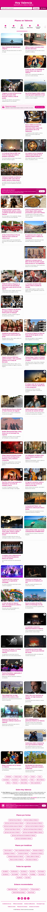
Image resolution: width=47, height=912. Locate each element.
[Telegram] (22, 898)
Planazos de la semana (22, 906)
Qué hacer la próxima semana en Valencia (13, 826)
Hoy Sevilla (32, 871)
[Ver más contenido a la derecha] (45, 27)
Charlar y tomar (18, 776)
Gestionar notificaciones (29, 903)
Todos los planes (8, 850)
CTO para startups (35, 889)
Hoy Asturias (41, 874)
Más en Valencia (40, 779)
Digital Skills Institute (12, 889)
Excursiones (15, 779)
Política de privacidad (17, 903)
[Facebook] (25, 898)
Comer (26, 776)
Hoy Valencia (24, 871)
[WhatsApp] (19, 898)
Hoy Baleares (6, 874)
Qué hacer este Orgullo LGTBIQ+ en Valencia (32, 832)
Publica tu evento (11, 906)
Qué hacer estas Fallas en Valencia (12, 829)
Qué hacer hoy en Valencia (15, 820)
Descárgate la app (41, 903)
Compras (33, 776)
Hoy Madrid (5, 871)
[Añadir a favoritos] (21, 35)
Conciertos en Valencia (23, 853)
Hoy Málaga (32, 874)
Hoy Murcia (19, 877)
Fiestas (32, 779)
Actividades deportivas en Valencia (15, 856)
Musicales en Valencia (38, 850)
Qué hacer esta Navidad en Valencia (23, 838)
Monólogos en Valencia (9, 853)
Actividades (8, 776)
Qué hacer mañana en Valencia (31, 820)
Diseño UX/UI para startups (19, 892)
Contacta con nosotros (34, 906)
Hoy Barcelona (14, 871)
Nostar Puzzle (31, 892)
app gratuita (34, 797)
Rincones (15, 782)
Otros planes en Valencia (31, 859)
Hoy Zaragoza (41, 871)
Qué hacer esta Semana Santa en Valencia (33, 829)
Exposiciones (24, 779)
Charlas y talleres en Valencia (32, 856)
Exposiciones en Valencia (37, 853)
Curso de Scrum (24, 889)
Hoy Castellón (15, 874)
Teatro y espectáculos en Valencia (22, 850)
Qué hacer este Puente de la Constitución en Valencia (23, 835)
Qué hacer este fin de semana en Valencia (14, 823)
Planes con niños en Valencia (16, 859)
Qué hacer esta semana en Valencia (34, 823)
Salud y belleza (24, 782)
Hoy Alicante (24, 874)
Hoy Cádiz (27, 877)
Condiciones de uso (6, 903)
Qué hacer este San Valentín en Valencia (34, 826)
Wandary (18, 909)
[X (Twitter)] (28, 898)
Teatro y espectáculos (35, 782)
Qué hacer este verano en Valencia (12, 832)
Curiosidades (6, 779)
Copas (39, 776)
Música (8, 782)
